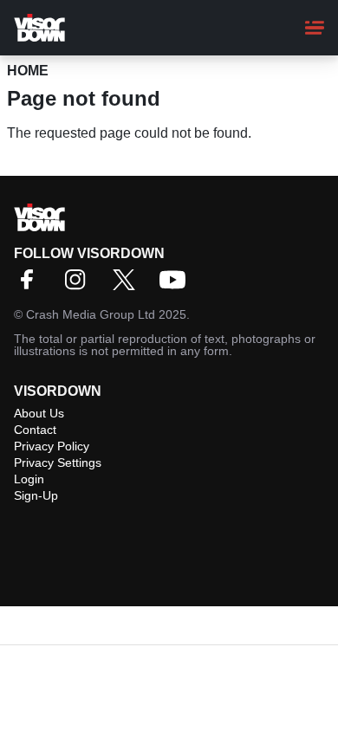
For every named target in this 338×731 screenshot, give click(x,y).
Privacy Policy (51, 446)
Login (29, 479)
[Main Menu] (314, 27)
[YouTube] (176, 285)
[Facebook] (31, 285)
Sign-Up (36, 495)
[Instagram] (79, 285)
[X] (128, 285)
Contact (35, 430)
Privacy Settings (57, 462)
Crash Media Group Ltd (90, 314)
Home (28, 70)
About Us (39, 413)
